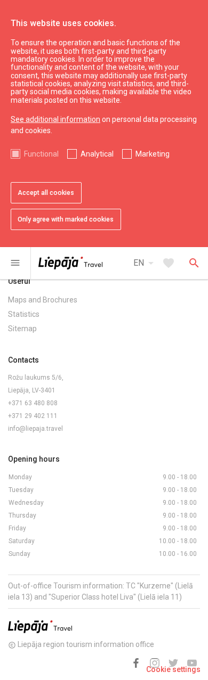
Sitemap (22, 328)
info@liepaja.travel (35, 428)
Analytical (97, 154)
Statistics (23, 314)
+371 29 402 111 (33, 416)
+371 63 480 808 (33, 403)
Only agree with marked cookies (66, 219)
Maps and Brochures (42, 300)
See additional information (55, 119)
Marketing (152, 154)
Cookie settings (173, 669)
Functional (41, 154)
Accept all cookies (46, 192)
